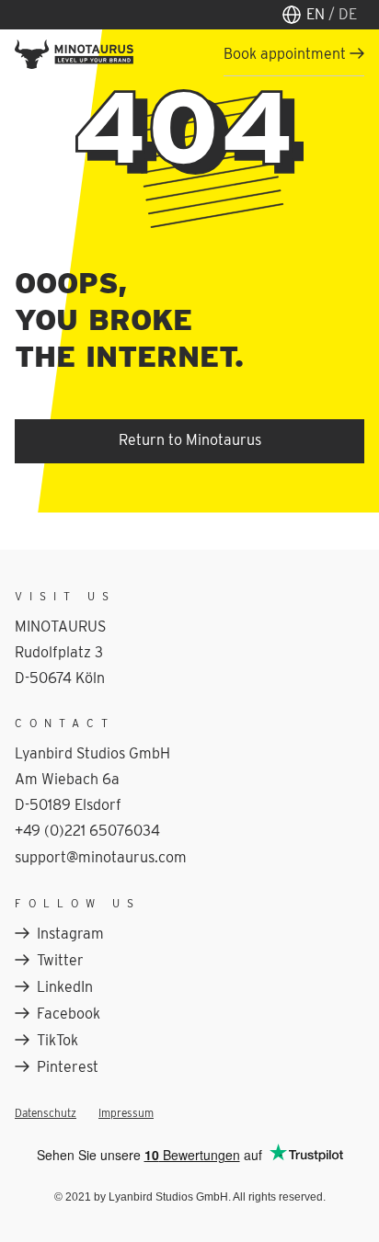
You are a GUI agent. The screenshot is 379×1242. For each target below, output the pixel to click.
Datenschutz (45, 1113)
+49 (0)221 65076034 (87, 830)
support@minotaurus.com (101, 857)
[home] (74, 54)
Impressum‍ (126, 1113)
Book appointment (285, 54)
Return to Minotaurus (190, 440)
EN (331, 14)
